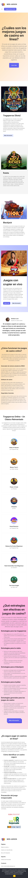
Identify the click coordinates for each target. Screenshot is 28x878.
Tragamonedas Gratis (10, 9)
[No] (26, 873)
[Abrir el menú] (2, 9)
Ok (14, 876)
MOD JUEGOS (12, 4)
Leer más (14, 65)
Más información (8, 135)
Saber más (6, 303)
